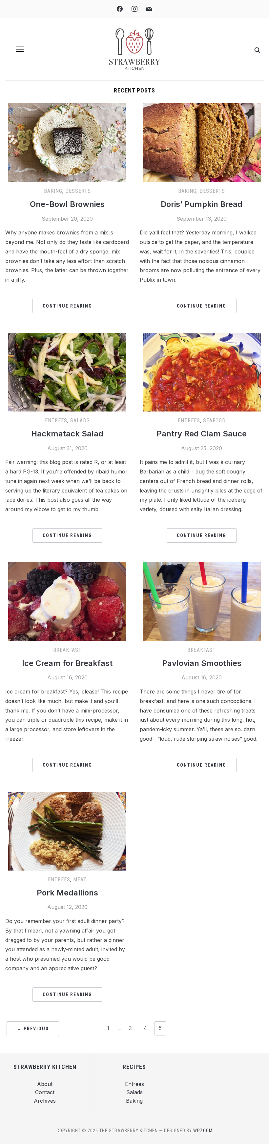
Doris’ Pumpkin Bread (201, 204)
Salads (80, 420)
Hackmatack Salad (67, 433)
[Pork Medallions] (67, 796)
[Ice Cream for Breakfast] (67, 566)
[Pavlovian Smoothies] (202, 566)
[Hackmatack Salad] (67, 336)
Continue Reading (67, 306)
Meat (80, 879)
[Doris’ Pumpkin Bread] (202, 107)
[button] (20, 49)
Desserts (78, 191)
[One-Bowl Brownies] (67, 107)
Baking (53, 191)
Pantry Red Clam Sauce (201, 433)
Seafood (214, 420)
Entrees (56, 420)
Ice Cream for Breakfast (67, 663)
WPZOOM (203, 1130)
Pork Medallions (67, 892)
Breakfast (67, 650)
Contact (44, 1092)
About (44, 1084)
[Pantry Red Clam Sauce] (202, 336)
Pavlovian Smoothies (201, 663)
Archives (45, 1100)
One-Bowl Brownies (67, 204)
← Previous (33, 1028)
